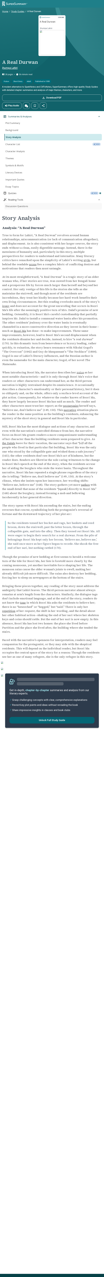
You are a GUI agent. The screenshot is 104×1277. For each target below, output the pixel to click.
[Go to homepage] (14, 4)
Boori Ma (20, 331)
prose (33, 264)
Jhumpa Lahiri (10, 67)
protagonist (71, 406)
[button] (26, 105)
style (87, 260)
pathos (85, 485)
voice (80, 372)
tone (23, 603)
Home (5, 11)
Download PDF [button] (53, 97)
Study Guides (17, 11)
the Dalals (8, 443)
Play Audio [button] (13, 105)
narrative (70, 410)
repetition (8, 611)
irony (5, 306)
